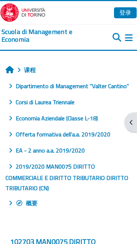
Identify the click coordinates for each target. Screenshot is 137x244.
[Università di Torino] (23, 11)
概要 (32, 203)
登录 (125, 12)
